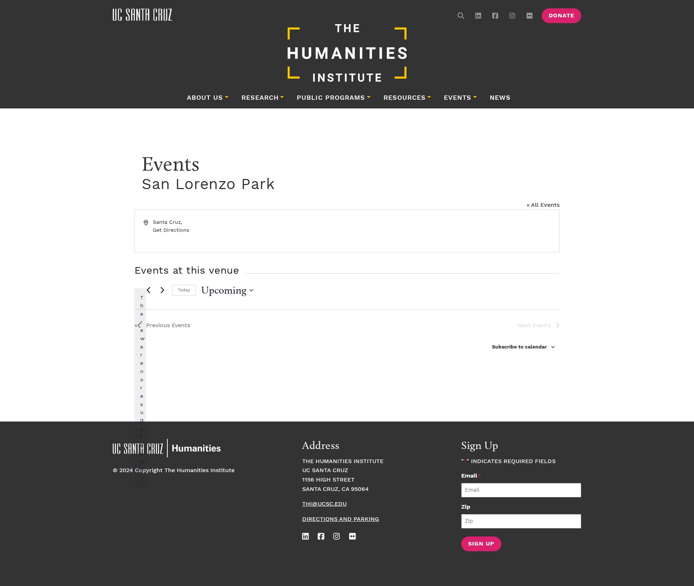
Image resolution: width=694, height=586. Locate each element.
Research (260, 98)
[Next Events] (162, 290)
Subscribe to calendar (519, 347)
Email (471, 476)
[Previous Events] (148, 290)
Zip (465, 507)
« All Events (543, 205)
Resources (405, 98)
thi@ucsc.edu (324, 504)
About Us (205, 98)
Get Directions (171, 230)
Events (457, 98)
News (500, 98)
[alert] (140, 388)
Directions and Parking (340, 519)
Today (184, 290)
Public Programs (331, 98)
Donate (561, 16)
